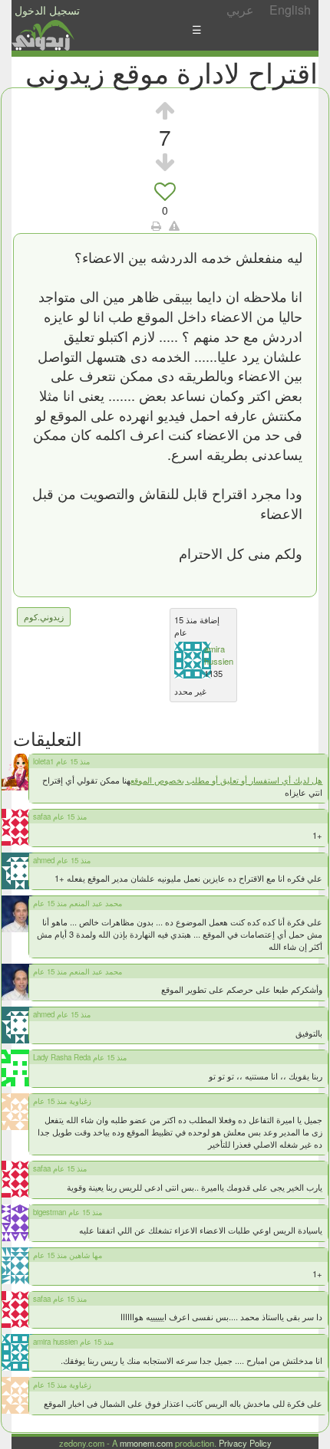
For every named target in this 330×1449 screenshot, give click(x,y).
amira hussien (218, 654)
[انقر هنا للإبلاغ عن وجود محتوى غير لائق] (174, 225)
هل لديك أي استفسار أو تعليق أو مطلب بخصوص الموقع (226, 780)
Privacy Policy (245, 1443)
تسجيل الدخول (47, 10)
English (290, 9)
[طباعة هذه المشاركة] (156, 225)
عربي (240, 9)
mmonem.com (146, 1443)
